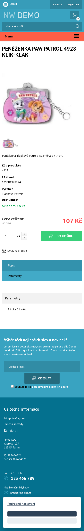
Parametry (14, 276)
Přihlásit (57, 4)
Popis (11, 265)
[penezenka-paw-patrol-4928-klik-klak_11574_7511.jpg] (37, 99)
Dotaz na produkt (17, 250)
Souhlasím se (41, 386)
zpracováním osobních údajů (50, 386)
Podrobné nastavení (21, 503)
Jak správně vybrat (14, 418)
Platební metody (13, 424)
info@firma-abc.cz (20, 493)
